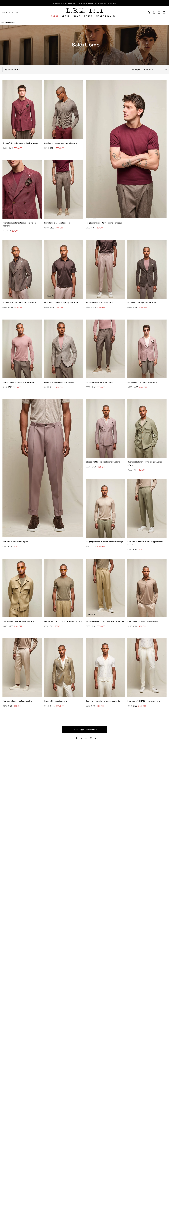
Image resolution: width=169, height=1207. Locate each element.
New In (66, 16)
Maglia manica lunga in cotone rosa (18, 382)
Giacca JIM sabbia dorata (55, 701)
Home (2, 22)
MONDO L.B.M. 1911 (107, 16)
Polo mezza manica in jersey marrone (61, 302)
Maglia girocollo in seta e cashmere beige (104, 542)
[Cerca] (150, 12)
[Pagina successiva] (95, 738)
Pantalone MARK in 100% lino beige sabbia (105, 621)
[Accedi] (155, 12)
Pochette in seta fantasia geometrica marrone (19, 224)
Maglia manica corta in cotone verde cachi (63, 621)
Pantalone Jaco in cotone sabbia (17, 701)
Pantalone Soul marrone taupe (99, 382)
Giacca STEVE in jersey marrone (141, 302)
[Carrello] (165, 12)
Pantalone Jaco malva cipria (15, 542)
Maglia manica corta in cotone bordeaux (104, 223)
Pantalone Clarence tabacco (57, 223)
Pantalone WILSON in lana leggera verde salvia (145, 543)
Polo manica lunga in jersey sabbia (142, 621)
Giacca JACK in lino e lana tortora (59, 382)
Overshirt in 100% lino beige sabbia (18, 621)
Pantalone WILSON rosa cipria (99, 302)
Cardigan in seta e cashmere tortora (60, 143)
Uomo (76, 16)
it (12, 13)
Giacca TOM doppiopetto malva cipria (103, 462)
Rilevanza (148, 69)
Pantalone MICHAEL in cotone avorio (143, 701)
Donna (88, 16)
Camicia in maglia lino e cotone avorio (103, 701)
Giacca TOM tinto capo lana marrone (19, 302)
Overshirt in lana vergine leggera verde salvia (144, 463)
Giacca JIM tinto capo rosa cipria (142, 382)
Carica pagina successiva (84, 729)
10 (90, 738)
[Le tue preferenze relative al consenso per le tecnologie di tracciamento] (164, 1202)
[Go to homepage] (84, 10)
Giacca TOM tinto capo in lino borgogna (20, 143)
